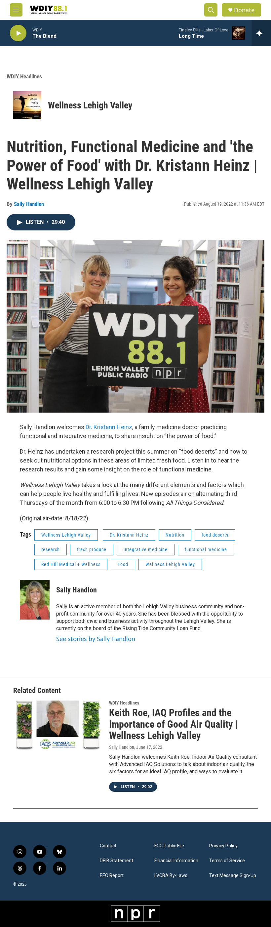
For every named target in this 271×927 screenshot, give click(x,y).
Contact (108, 845)
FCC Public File (169, 845)
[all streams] (261, 33)
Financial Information (176, 860)
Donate (244, 10)
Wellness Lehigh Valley (90, 105)
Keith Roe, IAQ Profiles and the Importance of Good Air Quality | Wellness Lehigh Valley (173, 724)
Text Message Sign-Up (232, 875)
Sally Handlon (29, 204)
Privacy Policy (223, 845)
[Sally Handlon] (35, 600)
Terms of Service (227, 860)
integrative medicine (146, 549)
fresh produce (91, 549)
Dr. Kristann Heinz (109, 426)
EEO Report (112, 875)
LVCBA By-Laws (170, 875)
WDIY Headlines (24, 76)
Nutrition (175, 535)
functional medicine (206, 549)
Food (123, 564)
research (50, 549)
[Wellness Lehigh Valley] (27, 105)
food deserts (215, 535)
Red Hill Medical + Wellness (70, 564)
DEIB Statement (116, 860)
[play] (18, 33)
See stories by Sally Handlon (95, 639)
